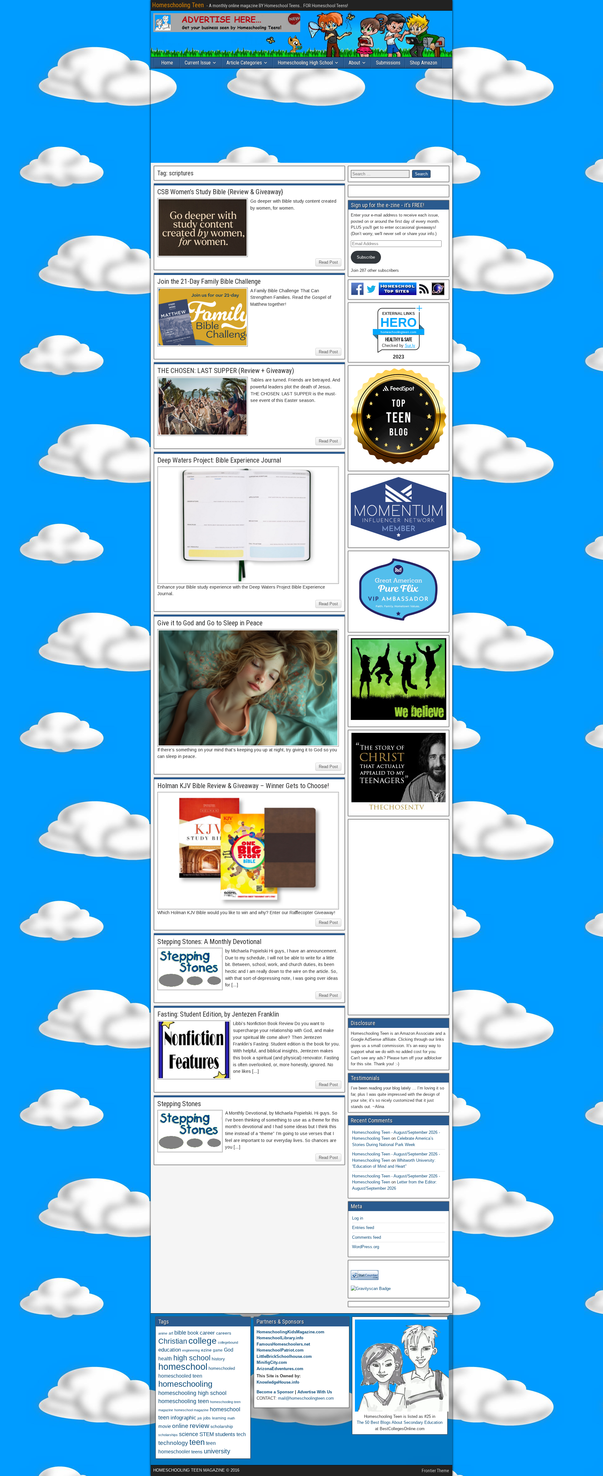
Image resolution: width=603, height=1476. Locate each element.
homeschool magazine (191, 1410)
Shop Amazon (423, 63)
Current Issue (198, 63)
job (200, 1418)
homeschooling (185, 1384)
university (217, 1451)
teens (197, 1451)
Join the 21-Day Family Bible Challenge (209, 281)
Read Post (328, 262)
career (207, 1333)
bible (180, 1332)
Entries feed (363, 1227)
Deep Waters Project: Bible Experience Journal (219, 460)
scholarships (168, 1435)
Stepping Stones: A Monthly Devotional (209, 942)
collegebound (228, 1342)
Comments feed (366, 1237)
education (169, 1350)
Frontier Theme (435, 1470)
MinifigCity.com (272, 1362)
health (165, 1358)
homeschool (182, 1366)
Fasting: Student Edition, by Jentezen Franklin (218, 1014)
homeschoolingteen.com (398, 332)
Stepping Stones (179, 1104)
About (354, 63)
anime (162, 1333)
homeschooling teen (183, 1401)
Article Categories (244, 63)
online (180, 1426)
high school (191, 1358)
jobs (207, 1418)
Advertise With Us (314, 1392)
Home (167, 63)
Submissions (388, 63)
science (188, 1434)
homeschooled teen (180, 1376)
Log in (357, 1218)
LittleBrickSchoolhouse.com (284, 1356)
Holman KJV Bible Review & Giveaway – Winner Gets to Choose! (243, 786)
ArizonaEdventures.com (280, 1368)
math (231, 1418)
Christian (172, 1341)
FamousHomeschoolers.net (283, 1344)
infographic (183, 1418)
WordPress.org (365, 1246)
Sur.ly (410, 345)
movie (164, 1426)
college (202, 1341)
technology (173, 1442)
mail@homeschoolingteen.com (306, 1398)
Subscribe (366, 257)
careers (223, 1333)
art (171, 1333)
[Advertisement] (301, 116)
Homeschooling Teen (178, 5)
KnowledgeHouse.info (278, 1382)
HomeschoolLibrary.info (280, 1338)
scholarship (221, 1426)
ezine (206, 1350)
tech (241, 1434)
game (218, 1350)
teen (197, 1442)
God (228, 1350)
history (218, 1358)
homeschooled (222, 1368)
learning (219, 1418)
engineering (191, 1350)
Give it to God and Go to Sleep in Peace (210, 623)
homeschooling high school (192, 1393)
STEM (206, 1434)
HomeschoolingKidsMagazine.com (290, 1332)
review (199, 1425)
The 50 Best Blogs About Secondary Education (400, 1422)
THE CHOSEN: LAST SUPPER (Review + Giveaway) (225, 371)
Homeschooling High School (305, 63)
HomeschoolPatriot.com (280, 1350)
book (192, 1333)
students (225, 1434)
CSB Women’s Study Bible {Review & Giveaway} (220, 192)
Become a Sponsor (275, 1392)
